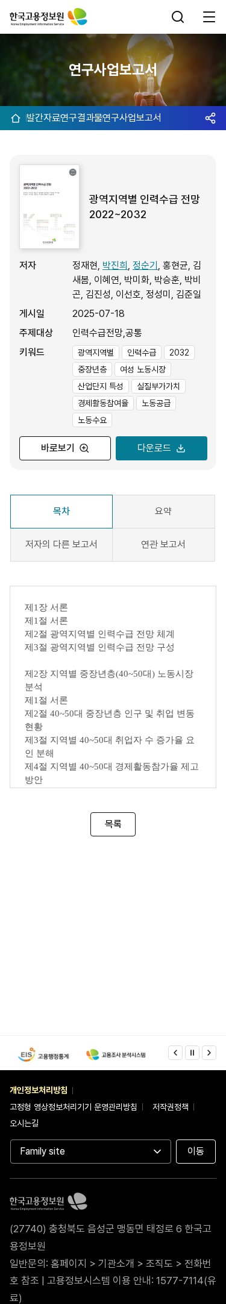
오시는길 (24, 1123)
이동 (195, 1151)
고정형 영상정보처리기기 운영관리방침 (73, 1107)
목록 (113, 824)
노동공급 (156, 403)
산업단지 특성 (101, 386)
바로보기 (58, 448)
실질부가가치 (158, 386)
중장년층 (92, 369)
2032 (179, 352)
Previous (175, 1052)
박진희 (115, 265)
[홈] (16, 118)
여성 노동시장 (143, 369)
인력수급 (141, 352)
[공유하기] (210, 118)
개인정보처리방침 (38, 1090)
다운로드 (154, 448)
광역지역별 (96, 352)
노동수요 (92, 420)
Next (209, 1052)
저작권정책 (170, 1107)
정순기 (145, 265)
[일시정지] (192, 1052)
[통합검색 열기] (179, 17)
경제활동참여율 (103, 403)
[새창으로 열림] (43, 1054)
